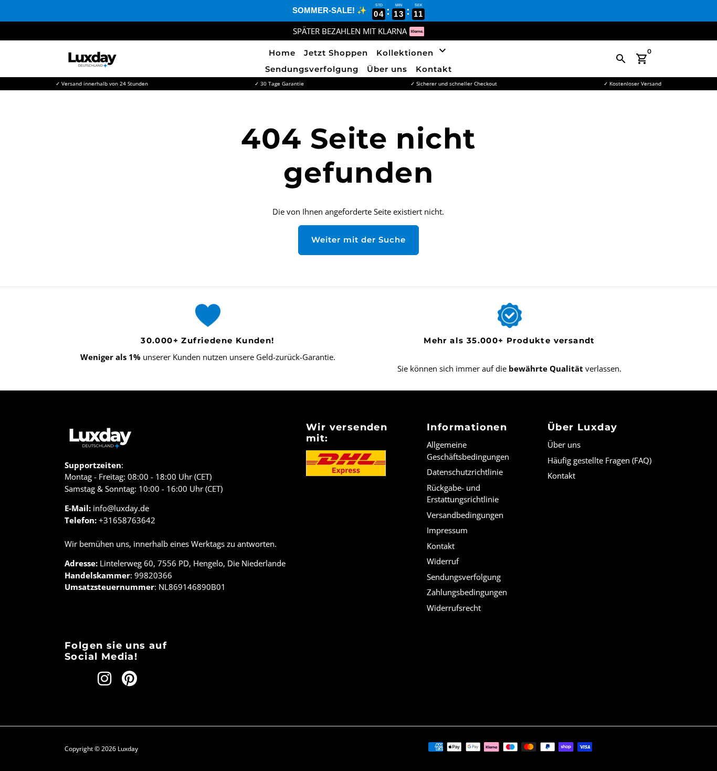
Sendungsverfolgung (311, 69)
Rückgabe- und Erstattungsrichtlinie (463, 493)
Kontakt (434, 69)
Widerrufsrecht (454, 608)
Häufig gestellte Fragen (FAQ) (599, 460)
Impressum (447, 530)
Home (282, 53)
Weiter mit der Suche (358, 240)
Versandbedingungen (465, 515)
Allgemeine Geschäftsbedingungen (468, 450)
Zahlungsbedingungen (467, 592)
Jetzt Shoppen (336, 53)
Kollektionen (412, 51)
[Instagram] (104, 678)
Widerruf (443, 561)
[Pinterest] (129, 678)
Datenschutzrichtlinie (465, 472)
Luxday (128, 748)
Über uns (387, 69)
